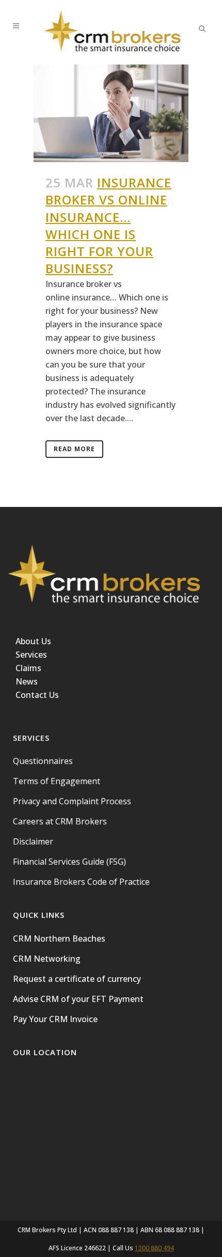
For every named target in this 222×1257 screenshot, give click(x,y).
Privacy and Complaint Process (72, 801)
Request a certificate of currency (77, 978)
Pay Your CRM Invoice (55, 1019)
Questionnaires (43, 761)
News (26, 681)
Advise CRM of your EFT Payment (78, 999)
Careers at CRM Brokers (60, 821)
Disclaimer (33, 841)
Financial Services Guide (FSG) (69, 861)
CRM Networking (47, 958)
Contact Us (37, 695)
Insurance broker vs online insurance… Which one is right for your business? (108, 225)
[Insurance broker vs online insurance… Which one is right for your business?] (111, 113)
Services (31, 654)
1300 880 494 (154, 1248)
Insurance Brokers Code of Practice (81, 881)
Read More (74, 448)
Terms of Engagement (56, 781)
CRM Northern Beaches (59, 938)
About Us (33, 641)
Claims (28, 668)
